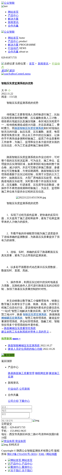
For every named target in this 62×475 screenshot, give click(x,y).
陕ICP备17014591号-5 (19, 454)
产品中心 (13, 15)
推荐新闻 (6, 338)
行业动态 (13, 48)
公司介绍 (13, 401)
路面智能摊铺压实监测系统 (24, 345)
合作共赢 (13, 25)
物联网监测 (41, 373)
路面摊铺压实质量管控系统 (20, 328)
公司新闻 (24, 388)
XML (41, 454)
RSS (34, 454)
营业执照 (20, 441)
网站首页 (13, 12)
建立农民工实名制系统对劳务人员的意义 (25, 331)
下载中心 (24, 401)
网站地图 (51, 454)
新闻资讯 (13, 22)
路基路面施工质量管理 (21, 373)
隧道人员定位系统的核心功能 (25, 349)
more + (17, 338)
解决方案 (13, 18)
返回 (4, 70)
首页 (31, 63)
